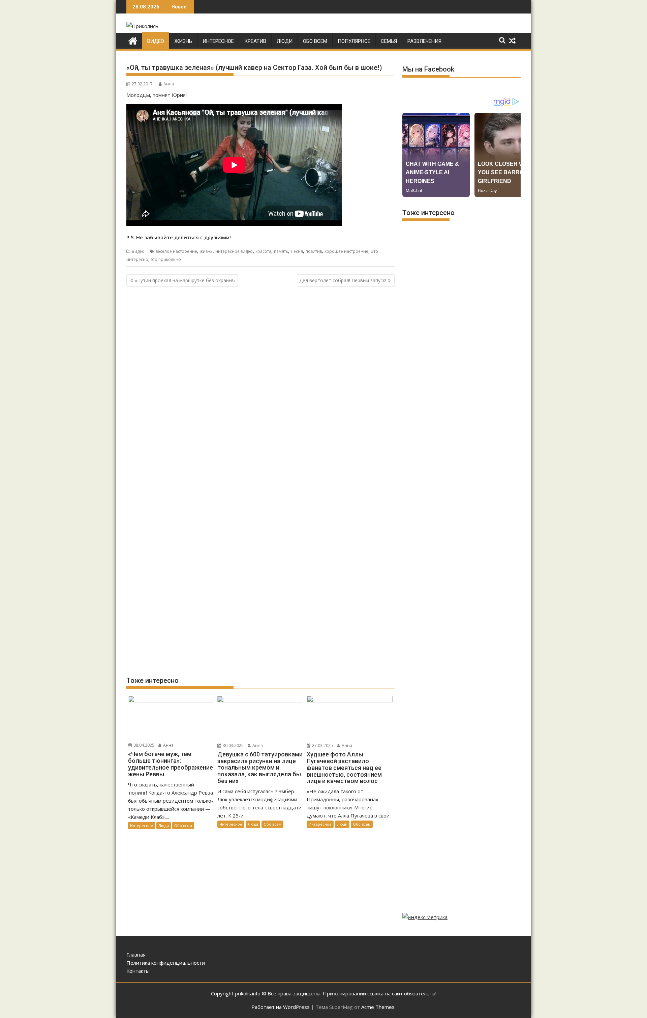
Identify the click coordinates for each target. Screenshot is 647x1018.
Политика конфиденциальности (165, 962)
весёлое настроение (176, 251)
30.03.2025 (233, 745)
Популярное (354, 41)
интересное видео (234, 251)
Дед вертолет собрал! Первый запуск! (342, 280)
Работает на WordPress (280, 1006)
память (281, 251)
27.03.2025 (322, 745)
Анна (168, 84)
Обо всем (315, 41)
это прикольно (166, 259)
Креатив (255, 41)
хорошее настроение (346, 251)
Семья (389, 41)
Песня (297, 251)
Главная (136, 954)
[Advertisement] (260, 344)
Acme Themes (378, 1006)
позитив (314, 251)
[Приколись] (133, 40)
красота (263, 251)
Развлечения (424, 41)
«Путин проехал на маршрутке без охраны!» (185, 280)
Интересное (218, 41)
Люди (284, 41)
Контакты (138, 970)
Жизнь (183, 41)
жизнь (206, 251)
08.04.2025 (143, 745)
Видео (155, 41)
